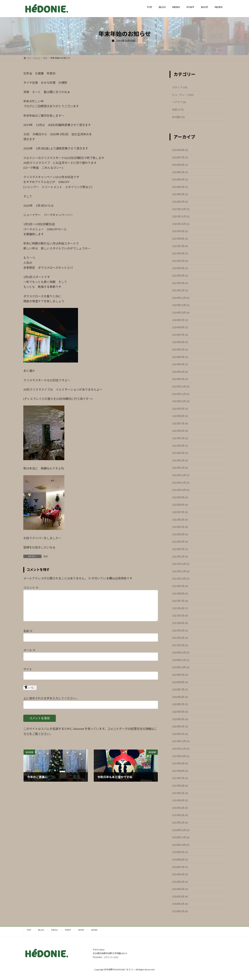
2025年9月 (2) (180, 231)
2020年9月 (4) (180, 674)
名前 (28, 631)
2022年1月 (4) (180, 556)
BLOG (41, 929)
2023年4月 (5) (180, 445)
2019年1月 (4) (180, 822)
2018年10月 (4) (180, 844)
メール (29, 650)
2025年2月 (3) (180, 282)
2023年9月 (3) (180, 408)
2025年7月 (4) (180, 245)
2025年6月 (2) (180, 253)
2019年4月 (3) (180, 800)
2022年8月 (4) (180, 504)
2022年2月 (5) (180, 549)
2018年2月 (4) (180, 903)
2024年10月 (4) (180, 312)
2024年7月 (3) (180, 334)
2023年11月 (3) (180, 393)
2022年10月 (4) (180, 489)
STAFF (68, 929)
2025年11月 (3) (180, 216)
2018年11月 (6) (180, 837)
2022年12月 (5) (180, 475)
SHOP (81, 929)
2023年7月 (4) (180, 423)
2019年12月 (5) (180, 741)
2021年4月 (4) (180, 623)
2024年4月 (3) (180, 356)
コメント (30, 587)
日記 (45, 556)
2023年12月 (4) (180, 386)
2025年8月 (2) (180, 238)
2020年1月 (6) (180, 733)
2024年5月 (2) (180, 349)
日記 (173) (178, 109)
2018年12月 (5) (180, 829)
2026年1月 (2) (180, 201)
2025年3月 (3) (180, 275)
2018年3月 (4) (180, 896)
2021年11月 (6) (180, 571)
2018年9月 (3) (180, 852)
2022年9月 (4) (180, 497)
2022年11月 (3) (180, 482)
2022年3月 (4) (180, 541)
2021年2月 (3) (180, 637)
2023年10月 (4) (180, 401)
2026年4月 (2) (180, 179)
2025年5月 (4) (180, 260)
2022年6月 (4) (180, 519)
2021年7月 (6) (180, 600)
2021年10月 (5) (180, 578)
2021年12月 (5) (180, 563)
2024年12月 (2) (180, 297)
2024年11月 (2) (180, 305)
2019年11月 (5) (180, 748)
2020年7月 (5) (180, 689)
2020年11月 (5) (180, 659)
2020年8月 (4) (180, 682)
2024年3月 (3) (180, 364)
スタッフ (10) (179, 87)
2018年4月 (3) (180, 889)
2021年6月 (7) (180, 608)
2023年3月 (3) (180, 452)
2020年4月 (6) (180, 711)
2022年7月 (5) (180, 512)
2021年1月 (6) (180, 645)
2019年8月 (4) (180, 770)
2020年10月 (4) (180, 667)
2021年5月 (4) (180, 615)
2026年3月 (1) (180, 186)
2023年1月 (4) (180, 467)
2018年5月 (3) (180, 881)
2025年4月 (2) (180, 268)
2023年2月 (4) (180, 460)
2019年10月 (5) (180, 755)
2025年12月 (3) (180, 208)
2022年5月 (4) (180, 526)
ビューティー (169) (183, 94)
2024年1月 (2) (180, 379)
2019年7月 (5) (180, 778)
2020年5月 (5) (180, 704)
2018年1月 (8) (180, 911)
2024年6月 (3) (180, 342)
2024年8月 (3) (180, 327)
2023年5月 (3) (180, 438)
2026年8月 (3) (180, 149)
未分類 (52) (178, 116)
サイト (27, 669)
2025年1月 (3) (180, 290)
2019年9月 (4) (180, 763)
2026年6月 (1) (180, 164)
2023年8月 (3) (180, 416)
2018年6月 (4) (180, 874)
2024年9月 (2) (180, 319)
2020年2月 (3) (180, 726)
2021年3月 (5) (180, 630)
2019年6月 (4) (180, 785)
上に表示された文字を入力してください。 (51, 698)
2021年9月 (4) (180, 586)
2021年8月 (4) (180, 593)
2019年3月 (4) (180, 807)
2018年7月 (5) (180, 866)
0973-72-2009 (111, 957)
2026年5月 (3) (180, 172)
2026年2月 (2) (180, 194)
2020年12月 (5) (180, 652)
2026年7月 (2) (180, 157)
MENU (54, 929)
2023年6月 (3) (180, 430)
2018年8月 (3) (180, 859)
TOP (29, 929)
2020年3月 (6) (180, 719)
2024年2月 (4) (180, 371)
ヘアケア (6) (179, 102)
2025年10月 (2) (180, 223)
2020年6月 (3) (180, 696)
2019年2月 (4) (180, 815)
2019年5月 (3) (180, 792)
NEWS (94, 929)
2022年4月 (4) (180, 534)
